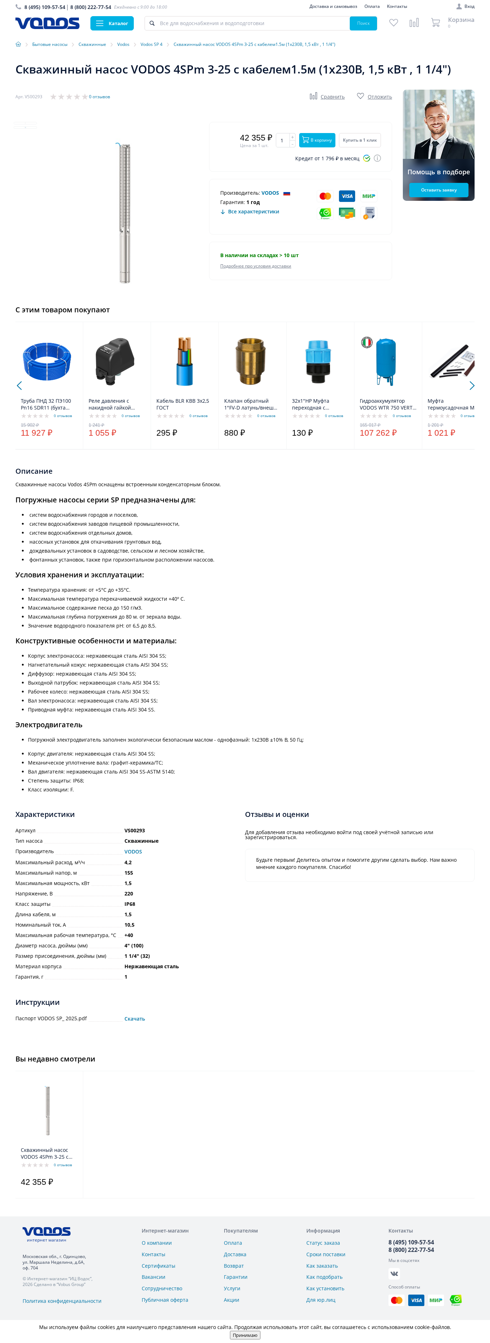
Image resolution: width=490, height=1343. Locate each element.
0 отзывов (99, 97)
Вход (470, 6)
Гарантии (236, 1276)
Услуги (232, 1288)
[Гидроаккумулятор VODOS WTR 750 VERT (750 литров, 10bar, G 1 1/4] (386, 361)
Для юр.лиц (320, 1299)
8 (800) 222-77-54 (90, 7)
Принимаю (245, 1335)
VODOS (270, 192)
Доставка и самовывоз (333, 6)
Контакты (397, 6)
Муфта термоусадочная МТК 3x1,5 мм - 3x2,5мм (454, 404)
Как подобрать (324, 1276)
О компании (157, 1242)
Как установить (325, 1288)
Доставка (235, 1254)
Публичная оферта (165, 1299)
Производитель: (240, 192)
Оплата (372, 6)
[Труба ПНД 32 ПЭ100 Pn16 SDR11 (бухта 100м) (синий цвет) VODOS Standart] (47, 361)
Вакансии (153, 1276)
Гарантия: (232, 202)
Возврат (234, 1265)
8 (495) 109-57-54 (44, 7)
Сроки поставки (325, 1254)
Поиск (363, 23)
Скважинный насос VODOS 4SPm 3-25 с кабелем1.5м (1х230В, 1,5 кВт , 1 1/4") (47, 1153)
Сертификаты (158, 1265)
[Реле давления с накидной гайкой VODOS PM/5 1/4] (115, 361)
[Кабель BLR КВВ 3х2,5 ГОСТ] (182, 361)
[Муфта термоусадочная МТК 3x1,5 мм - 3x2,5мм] (454, 361)
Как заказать (322, 1265)
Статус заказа (323, 1242)
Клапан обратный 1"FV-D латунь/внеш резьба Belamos (248, 404)
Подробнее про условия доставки (255, 266)
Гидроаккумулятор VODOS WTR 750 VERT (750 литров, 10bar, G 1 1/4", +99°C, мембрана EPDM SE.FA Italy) (388, 404)
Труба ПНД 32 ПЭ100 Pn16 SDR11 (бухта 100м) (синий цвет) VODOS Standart (46, 404)
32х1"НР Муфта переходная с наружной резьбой (315, 404)
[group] (123, 213)
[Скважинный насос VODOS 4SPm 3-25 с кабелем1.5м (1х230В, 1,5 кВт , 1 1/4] (47, 1111)
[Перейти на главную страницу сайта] (47, 27)
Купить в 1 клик (360, 140)
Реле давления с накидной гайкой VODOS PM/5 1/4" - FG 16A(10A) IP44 (115, 404)
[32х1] (318, 361)
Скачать (134, 1019)
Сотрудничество (162, 1288)
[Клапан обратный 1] (250, 361)
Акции (231, 1299)
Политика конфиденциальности (62, 1300)
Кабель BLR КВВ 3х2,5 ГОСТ (182, 404)
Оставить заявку (439, 190)
